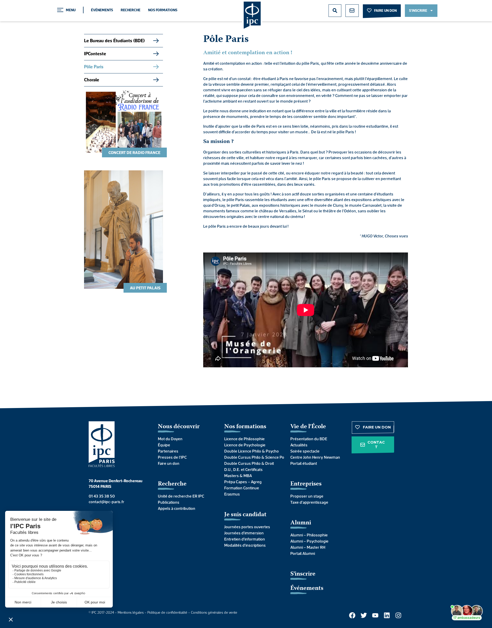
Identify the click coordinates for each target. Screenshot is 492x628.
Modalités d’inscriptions (245, 545)
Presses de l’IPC (172, 457)
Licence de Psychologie (244, 445)
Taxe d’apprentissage (309, 502)
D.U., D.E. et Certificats (243, 469)
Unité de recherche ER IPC (181, 496)
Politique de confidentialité (167, 612)
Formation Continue (241, 488)
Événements (102, 10)
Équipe (164, 445)
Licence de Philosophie (244, 438)
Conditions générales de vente (214, 612)
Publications (168, 502)
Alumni (300, 523)
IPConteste (95, 53)
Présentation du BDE (308, 438)
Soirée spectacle (305, 451)
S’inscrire (302, 574)
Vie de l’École (308, 427)
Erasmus (232, 494)
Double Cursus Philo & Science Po (252, 457)
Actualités (299, 445)
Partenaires (168, 451)
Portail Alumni (302, 553)
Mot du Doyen (170, 438)
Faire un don (168, 463)
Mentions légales (131, 612)
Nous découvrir (179, 427)
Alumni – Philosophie (309, 535)
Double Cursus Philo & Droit (249, 463)
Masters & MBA (238, 475)
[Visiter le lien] (252, 15)
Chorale (91, 79)
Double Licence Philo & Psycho (251, 451)
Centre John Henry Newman (315, 457)
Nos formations (162, 10)
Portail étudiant (303, 463)
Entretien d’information (244, 539)
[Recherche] (335, 10)
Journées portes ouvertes (247, 526)
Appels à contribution (176, 508)
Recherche (130, 10)
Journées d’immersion (244, 533)
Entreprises (306, 484)
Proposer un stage (306, 496)
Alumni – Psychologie (309, 541)
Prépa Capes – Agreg (243, 481)
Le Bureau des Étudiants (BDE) (114, 40)
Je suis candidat (245, 515)
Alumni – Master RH (307, 547)
